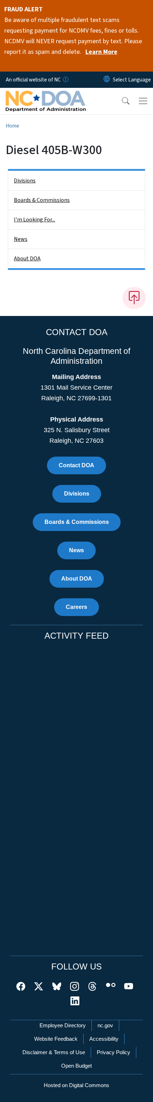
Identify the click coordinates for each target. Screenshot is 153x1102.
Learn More (101, 51)
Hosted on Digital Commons (76, 1085)
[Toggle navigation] (143, 100)
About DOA (27, 258)
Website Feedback (56, 1039)
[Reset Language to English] (107, 79)
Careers (76, 607)
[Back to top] (134, 298)
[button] (121, 100)
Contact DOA (76, 465)
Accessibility (103, 1039)
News (20, 239)
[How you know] (65, 79)
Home (12, 126)
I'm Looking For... (34, 220)
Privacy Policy (113, 1052)
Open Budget (76, 1066)
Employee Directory (62, 1025)
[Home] (46, 96)
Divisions (25, 181)
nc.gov (105, 1025)
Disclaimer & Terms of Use (53, 1052)
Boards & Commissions (42, 200)
